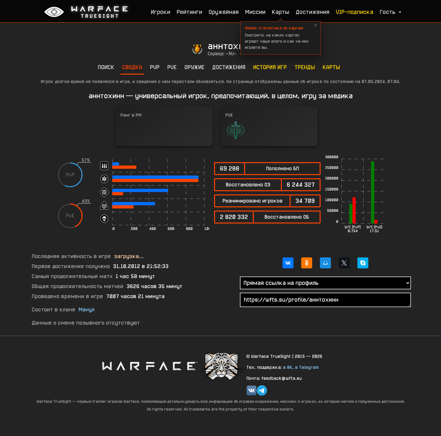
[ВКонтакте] (288, 263)
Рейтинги (189, 12)
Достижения (312, 12)
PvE (172, 67)
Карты (280, 12)
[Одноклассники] (307, 263)
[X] (344, 263)
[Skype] (363, 263)
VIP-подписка (354, 12)
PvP (154, 67)
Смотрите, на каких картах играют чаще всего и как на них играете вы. (277, 37)
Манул (86, 309)
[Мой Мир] (325, 263)
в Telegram (307, 367)
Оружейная (224, 12)
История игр (270, 67)
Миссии (255, 12)
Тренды (304, 67)
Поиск (106, 67)
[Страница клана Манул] (222, 365)
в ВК (287, 367)
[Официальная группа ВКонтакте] (251, 390)
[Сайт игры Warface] (149, 365)
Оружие (194, 67)
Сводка (132, 67)
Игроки (160, 12)
